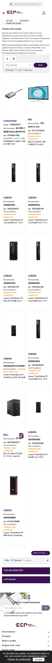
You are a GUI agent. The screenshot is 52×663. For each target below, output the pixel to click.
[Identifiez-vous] (44, 12)
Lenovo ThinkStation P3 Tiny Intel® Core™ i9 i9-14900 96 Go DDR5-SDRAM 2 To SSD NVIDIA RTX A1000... (38, 377)
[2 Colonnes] (7, 58)
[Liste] (13, 58)
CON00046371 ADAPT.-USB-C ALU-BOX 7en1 (15, 142)
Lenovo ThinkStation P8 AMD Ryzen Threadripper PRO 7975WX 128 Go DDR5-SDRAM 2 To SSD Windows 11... (13, 534)
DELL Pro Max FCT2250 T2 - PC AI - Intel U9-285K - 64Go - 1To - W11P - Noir (12, 455)
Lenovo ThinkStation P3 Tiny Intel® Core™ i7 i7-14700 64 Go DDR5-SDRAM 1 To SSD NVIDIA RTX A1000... (38, 299)
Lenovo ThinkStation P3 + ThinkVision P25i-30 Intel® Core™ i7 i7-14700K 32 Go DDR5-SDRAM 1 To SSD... (14, 376)
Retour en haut (40, 553)
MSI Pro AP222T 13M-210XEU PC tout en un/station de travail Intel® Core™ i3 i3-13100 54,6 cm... (38, 143)
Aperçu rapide (21, 92)
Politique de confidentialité (19, 659)
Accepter (39, 659)
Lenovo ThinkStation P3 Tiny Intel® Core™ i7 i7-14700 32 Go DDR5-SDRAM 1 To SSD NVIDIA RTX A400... (38, 221)
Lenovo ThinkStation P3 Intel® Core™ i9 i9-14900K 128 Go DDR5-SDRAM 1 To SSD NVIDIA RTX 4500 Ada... (38, 455)
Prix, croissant (19, 65)
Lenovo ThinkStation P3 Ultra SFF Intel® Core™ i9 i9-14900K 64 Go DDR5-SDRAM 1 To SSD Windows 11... (13, 299)
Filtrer (40, 65)
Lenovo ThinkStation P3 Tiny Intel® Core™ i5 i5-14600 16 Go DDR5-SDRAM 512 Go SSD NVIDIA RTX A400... (13, 221)
